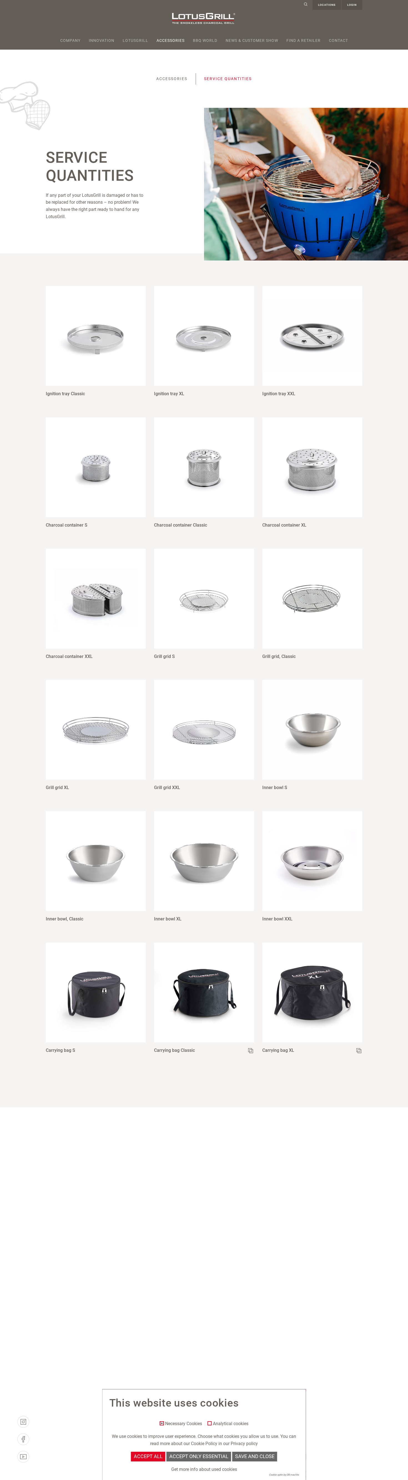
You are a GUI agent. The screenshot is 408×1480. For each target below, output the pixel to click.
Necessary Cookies (183, 1423)
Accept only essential (198, 1456)
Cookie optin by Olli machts (284, 1474)
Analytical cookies (230, 1423)
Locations (327, 4)
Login (352, 4)
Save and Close (254, 1456)
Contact (338, 40)
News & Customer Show (252, 40)
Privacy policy (244, 1443)
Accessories (171, 40)
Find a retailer (303, 40)
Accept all (148, 1456)
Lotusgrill (135, 40)
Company (70, 40)
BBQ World (205, 40)
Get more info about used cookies (204, 1469)
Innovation (101, 40)
